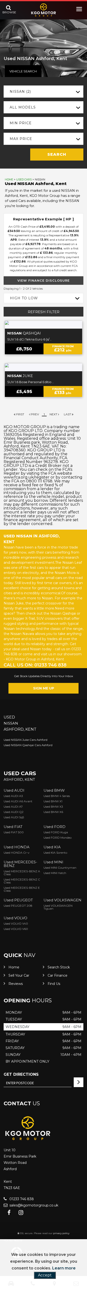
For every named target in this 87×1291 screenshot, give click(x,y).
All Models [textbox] (23, 107)
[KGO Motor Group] (43, 10)
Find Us (54, 984)
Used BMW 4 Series (57, 796)
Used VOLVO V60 (16, 929)
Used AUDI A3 (13, 796)
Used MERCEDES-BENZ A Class (22, 872)
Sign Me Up (43, 688)
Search (56, 154)
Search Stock (59, 967)
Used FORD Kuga (56, 832)
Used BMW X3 (53, 806)
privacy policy (61, 1233)
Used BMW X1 (53, 801)
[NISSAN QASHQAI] (43, 325)
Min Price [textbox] (21, 123)
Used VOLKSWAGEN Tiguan (58, 907)
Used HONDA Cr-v (16, 852)
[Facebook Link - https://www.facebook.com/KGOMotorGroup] (9, 1212)
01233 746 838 (21, 1199)
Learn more (64, 1268)
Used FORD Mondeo (58, 837)
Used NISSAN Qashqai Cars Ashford (28, 745)
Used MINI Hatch (55, 873)
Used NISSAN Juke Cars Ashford (25, 740)
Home (9, 179)
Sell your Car (18, 975)
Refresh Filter (43, 311)
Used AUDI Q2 (13, 812)
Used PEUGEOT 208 (18, 905)
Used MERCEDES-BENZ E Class (22, 889)
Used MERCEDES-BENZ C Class (22, 881)
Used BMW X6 (53, 812)
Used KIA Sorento (55, 852)
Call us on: (35, 665)
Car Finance (57, 975)
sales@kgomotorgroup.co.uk (33, 1205)
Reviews (15, 984)
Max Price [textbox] (21, 139)
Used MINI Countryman (60, 867)
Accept (45, 1275)
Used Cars (24, 179)
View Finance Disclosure (43, 280)
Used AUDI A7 (13, 806)
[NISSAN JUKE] (43, 367)
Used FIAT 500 (14, 832)
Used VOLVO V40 (16, 923)
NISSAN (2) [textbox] (20, 91)
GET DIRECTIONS (21, 1074)
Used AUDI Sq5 (14, 817)
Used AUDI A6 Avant (18, 801)
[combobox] (43, 91)
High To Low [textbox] (24, 298)
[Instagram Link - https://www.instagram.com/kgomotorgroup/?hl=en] (21, 1212)
